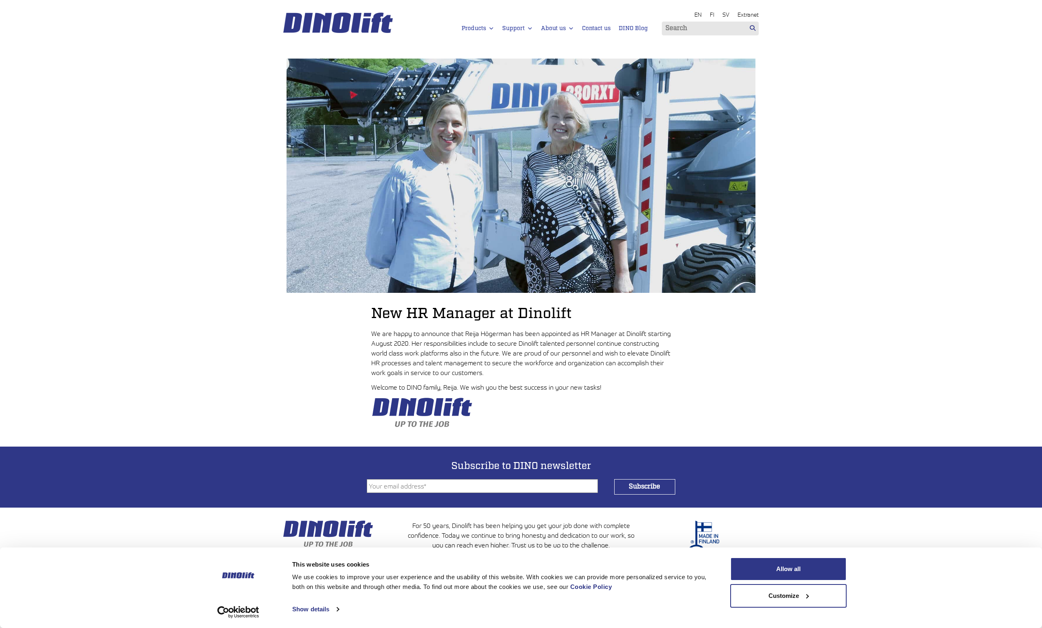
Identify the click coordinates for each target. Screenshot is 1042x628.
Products (474, 28)
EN (698, 14)
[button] (491, 28)
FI (712, 14)
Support (513, 28)
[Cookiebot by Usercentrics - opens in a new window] (238, 612)
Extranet (748, 14)
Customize (783, 595)
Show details (310, 609)
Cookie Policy (591, 586)
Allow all (788, 568)
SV (725, 14)
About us (553, 28)
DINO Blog (633, 28)
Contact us (596, 28)
